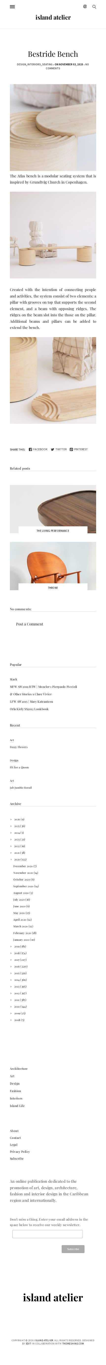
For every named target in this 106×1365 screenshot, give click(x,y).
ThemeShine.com (73, 1343)
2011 (17, 1000)
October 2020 (22, 879)
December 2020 (23, 866)
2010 (17, 1006)
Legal (13, 1145)
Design (21, 64)
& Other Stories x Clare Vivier (31, 694)
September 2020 (23, 886)
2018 (17, 953)
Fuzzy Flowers (19, 747)
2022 (17, 846)
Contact (15, 1138)
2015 (17, 973)
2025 (17, 826)
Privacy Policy (20, 1151)
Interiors (34, 64)
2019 (17, 946)
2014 (17, 980)
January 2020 (21, 939)
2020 (17, 859)
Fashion (15, 1091)
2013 (17, 986)
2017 (17, 960)
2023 (17, 839)
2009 (17, 1013)
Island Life (17, 1106)
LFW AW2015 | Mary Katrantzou (31, 701)
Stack (14, 679)
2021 (17, 853)
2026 (17, 819)
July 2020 (19, 899)
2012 (17, 993)
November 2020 (23, 873)
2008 (17, 1020)
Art (12, 740)
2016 (17, 966)
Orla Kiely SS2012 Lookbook (29, 709)
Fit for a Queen (19, 767)
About (14, 1131)
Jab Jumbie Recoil (21, 787)
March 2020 (20, 926)
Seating (47, 64)
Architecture (19, 1069)
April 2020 (20, 919)
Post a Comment (29, 623)
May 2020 (19, 913)
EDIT (28, 1343)
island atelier (53, 17)
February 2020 (22, 933)
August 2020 (21, 893)
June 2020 (19, 906)
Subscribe (17, 1158)
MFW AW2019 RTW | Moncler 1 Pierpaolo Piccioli (43, 687)
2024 (17, 832)
